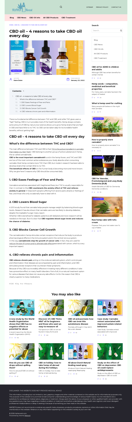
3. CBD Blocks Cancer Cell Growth (33, 108)
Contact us (116, 7)
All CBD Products (50, 18)
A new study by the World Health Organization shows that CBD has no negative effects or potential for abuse (21, 324)
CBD (12, 284)
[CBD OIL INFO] (107, 135)
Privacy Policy (102, 7)
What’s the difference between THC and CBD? (38, 99)
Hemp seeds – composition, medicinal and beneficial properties (105, 86)
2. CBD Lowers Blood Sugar (30, 105)
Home (11, 25)
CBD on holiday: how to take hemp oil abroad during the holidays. (50, 365)
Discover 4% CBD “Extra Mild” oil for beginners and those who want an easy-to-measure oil (50, 323)
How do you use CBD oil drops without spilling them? (20, 365)
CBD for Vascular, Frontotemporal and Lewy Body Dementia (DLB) (107, 181)
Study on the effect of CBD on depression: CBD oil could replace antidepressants (109, 366)
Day (17, 284)
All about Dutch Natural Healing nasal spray (79, 364)
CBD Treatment (68, 18)
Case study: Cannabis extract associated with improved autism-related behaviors (109, 323)
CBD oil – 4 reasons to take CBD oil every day (34, 96)
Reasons (28, 284)
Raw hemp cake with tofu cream (104, 221)
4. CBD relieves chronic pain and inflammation (37, 111)
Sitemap (89, 7)
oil (22, 284)
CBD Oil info (34, 18)
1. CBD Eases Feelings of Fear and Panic (35, 102)
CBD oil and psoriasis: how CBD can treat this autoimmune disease (80, 321)
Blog (12, 18)
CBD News (21, 18)
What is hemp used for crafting (107, 103)
